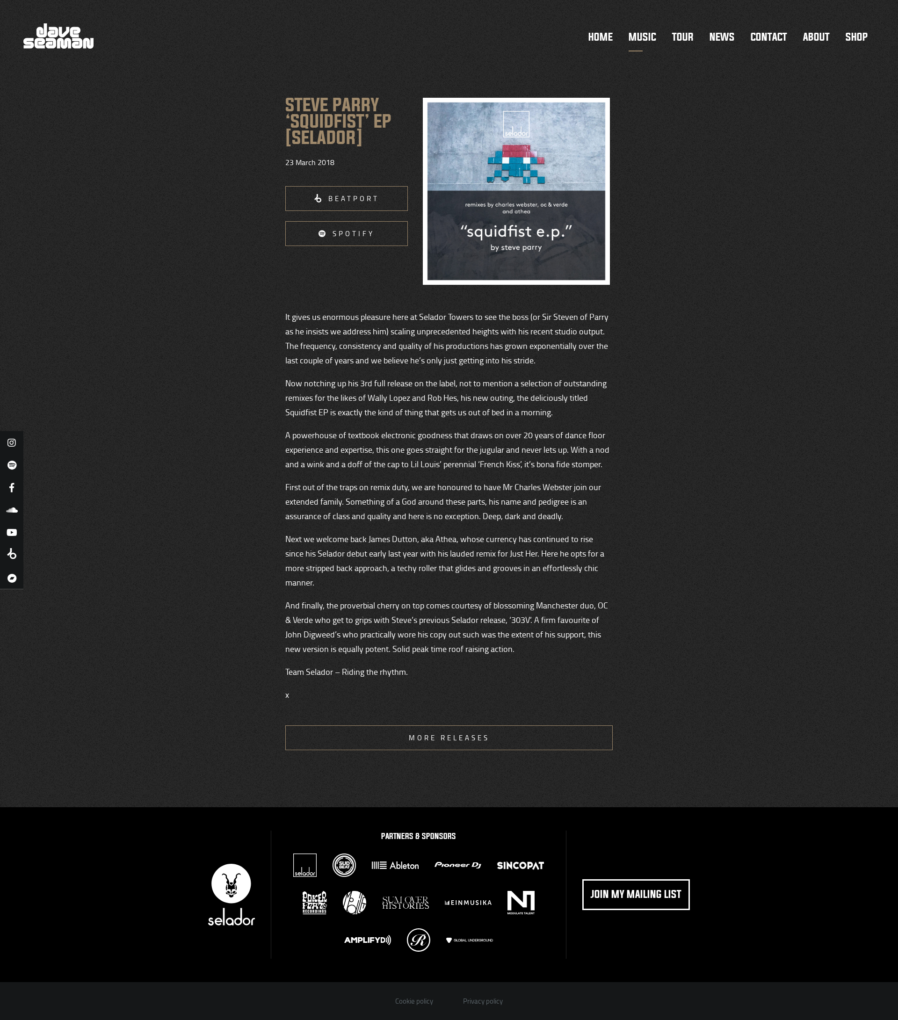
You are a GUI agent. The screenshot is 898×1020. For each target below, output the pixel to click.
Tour (683, 37)
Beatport (353, 198)
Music (642, 37)
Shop (857, 37)
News (722, 37)
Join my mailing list (636, 895)
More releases (449, 738)
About (816, 37)
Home (600, 37)
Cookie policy (414, 1001)
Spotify (354, 234)
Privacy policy (483, 1001)
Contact (769, 37)
